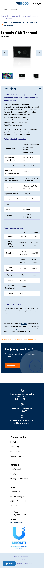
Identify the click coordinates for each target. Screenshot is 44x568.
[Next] (39, 53)
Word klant (11, 366)
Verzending (14, 447)
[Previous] (5, 53)
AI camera (8, 19)
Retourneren (15, 451)
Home (3, 16)
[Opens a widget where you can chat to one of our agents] (9, 564)
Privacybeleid (22, 560)
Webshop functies (17, 456)
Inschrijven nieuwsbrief (19, 479)
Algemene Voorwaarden (22, 563)
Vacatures (14, 474)
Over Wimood (15, 469)
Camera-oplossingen (29, 16)
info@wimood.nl (16, 522)
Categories (13, 16)
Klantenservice (18, 437)
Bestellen (14, 442)
